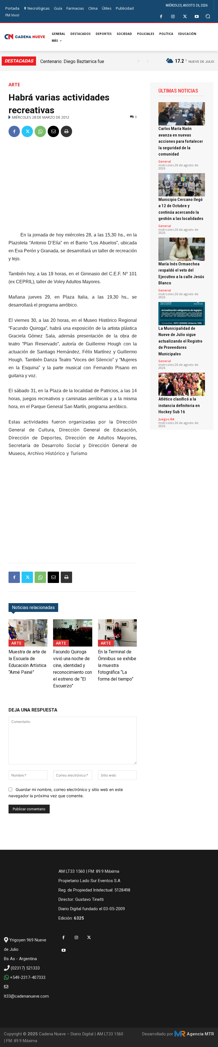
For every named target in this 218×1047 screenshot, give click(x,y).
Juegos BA (166, 419)
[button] (208, 16)
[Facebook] (161, 17)
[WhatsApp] (40, 131)
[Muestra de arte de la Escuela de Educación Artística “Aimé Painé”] (28, 633)
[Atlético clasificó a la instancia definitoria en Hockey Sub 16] (181, 384)
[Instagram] (173, 17)
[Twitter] (185, 17)
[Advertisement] (73, 185)
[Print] (66, 131)
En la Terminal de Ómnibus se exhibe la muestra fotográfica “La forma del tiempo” (117, 665)
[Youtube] (197, 17)
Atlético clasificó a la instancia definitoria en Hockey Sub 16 (179, 405)
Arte (14, 84)
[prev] (138, 61)
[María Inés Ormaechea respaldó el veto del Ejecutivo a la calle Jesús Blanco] (181, 249)
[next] (147, 61)
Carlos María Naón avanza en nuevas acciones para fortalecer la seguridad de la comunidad (180, 141)
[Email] (53, 131)
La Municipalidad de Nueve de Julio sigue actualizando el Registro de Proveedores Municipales (180, 341)
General (164, 161)
